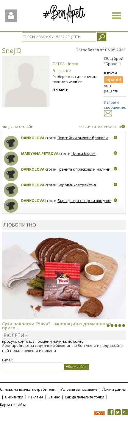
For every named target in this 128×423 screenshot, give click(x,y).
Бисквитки (14, 397)
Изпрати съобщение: (115, 105)
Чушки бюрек (83, 153)
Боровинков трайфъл (76, 185)
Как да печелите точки (84, 397)
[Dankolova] (11, 143)
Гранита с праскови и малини (83, 169)
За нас (54, 397)
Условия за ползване (78, 389)
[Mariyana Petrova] (11, 158)
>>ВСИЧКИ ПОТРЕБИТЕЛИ (99, 126)
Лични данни (114, 389)
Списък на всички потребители (27, 389)
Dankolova (32, 137)
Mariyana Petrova (39, 153)
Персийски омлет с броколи (82, 137)
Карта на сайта (13, 404)
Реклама (35, 397)
